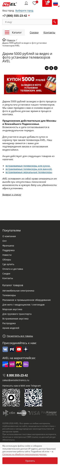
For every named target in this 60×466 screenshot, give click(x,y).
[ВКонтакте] (47, 68)
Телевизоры (9, 295)
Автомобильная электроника (18, 290)
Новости (7, 254)
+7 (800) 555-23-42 (14, 16)
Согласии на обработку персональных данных (24, 454)
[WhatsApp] (56, 68)
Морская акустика (12, 309)
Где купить (8, 264)
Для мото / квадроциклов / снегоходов (23, 304)
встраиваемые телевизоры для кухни (28, 165)
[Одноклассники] (51, 68)
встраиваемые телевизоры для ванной (29, 169)
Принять (30, 460)
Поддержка (8, 250)
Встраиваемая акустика (15, 318)
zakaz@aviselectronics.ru (15, 380)
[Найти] (55, 22)
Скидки (34, 32)
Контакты (49, 32)
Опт (4, 240)
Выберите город (24, 10)
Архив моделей (10, 327)
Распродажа (9, 323)
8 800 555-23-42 (17, 375)
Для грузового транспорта (17, 313)
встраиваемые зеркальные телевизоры (29, 172)
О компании (9, 236)
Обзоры (6, 259)
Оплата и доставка (12, 268)
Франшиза (8, 245)
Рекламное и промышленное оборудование (26, 299)
